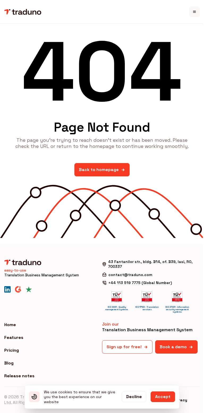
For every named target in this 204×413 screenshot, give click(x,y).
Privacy (180, 400)
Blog (9, 363)
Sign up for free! (124, 347)
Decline (134, 396)
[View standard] (116, 296)
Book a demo (173, 347)
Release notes (19, 376)
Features (13, 337)
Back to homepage (99, 169)
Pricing (11, 350)
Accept (163, 396)
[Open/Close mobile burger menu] (194, 11)
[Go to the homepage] (22, 12)
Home (10, 324)
